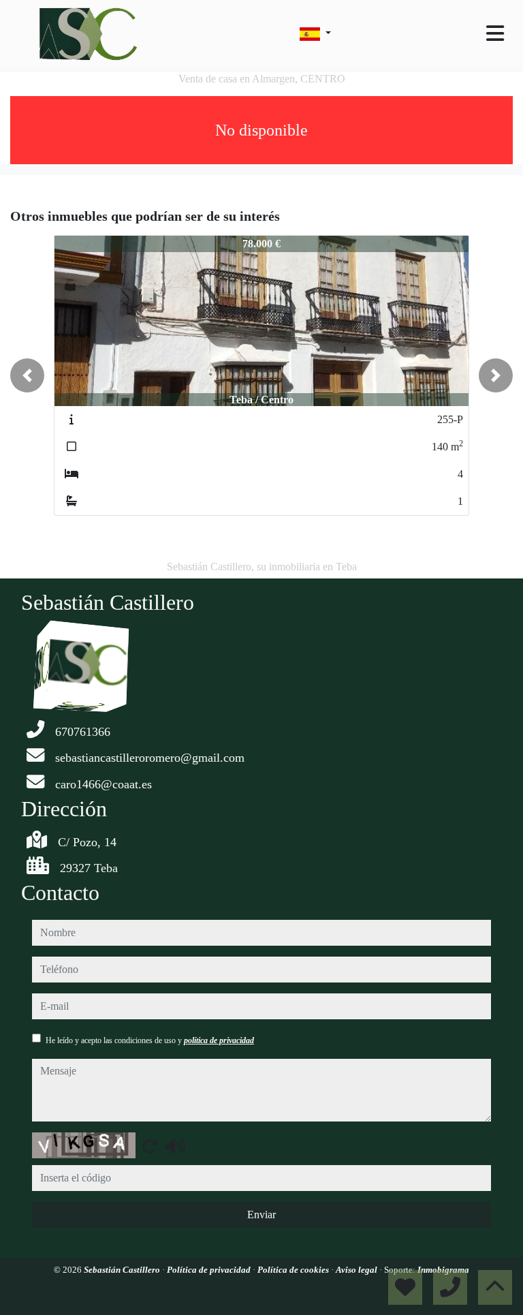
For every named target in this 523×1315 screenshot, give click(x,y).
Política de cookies (294, 1270)
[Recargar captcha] (150, 1146)
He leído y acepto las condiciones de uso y (150, 1040)
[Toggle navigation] (495, 33)
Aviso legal (357, 1270)
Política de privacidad (210, 1270)
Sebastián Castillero (123, 1270)
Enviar (261, 1214)
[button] (27, 375)
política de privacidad (219, 1040)
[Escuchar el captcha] (175, 1146)
